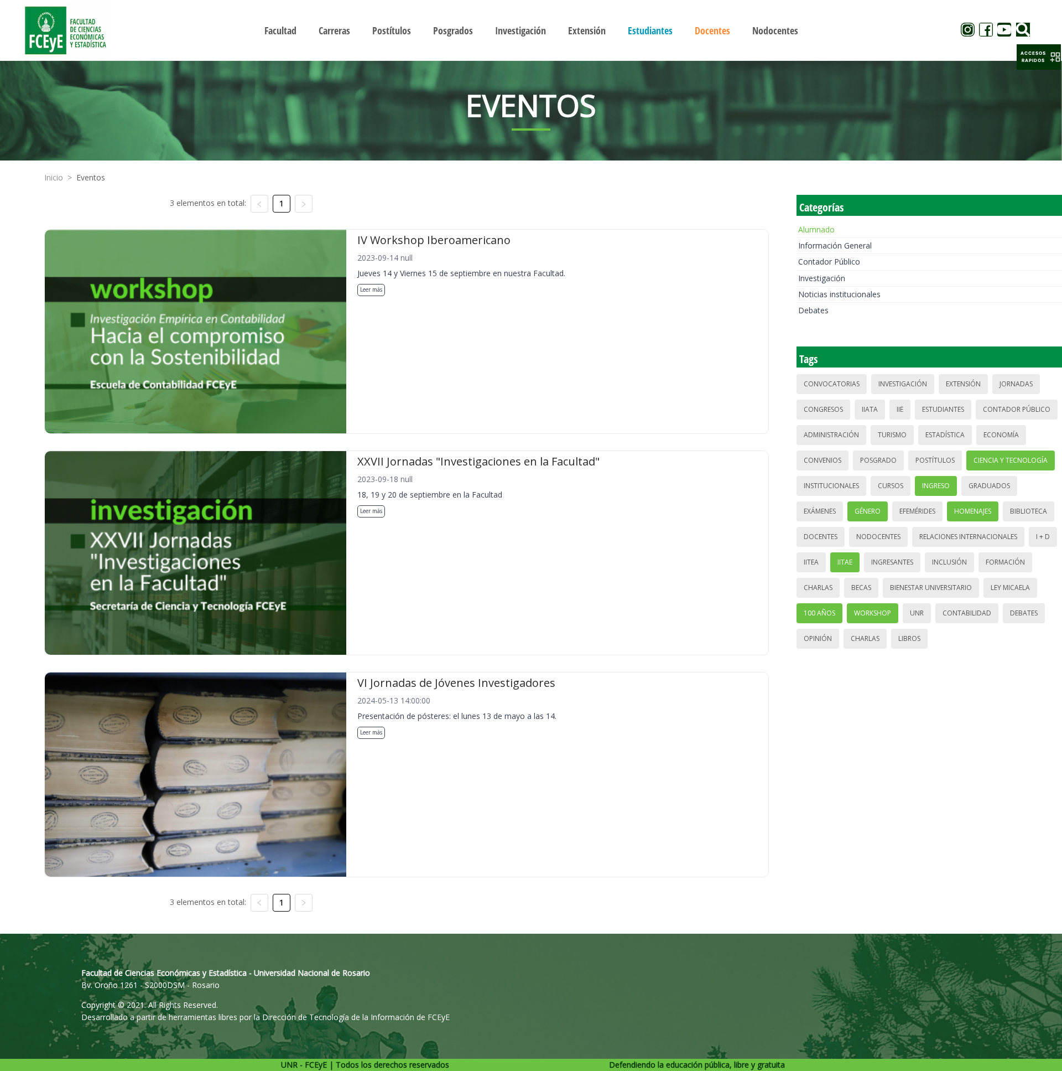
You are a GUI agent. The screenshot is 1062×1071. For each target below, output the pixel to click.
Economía (1001, 434)
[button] (1039, 57)
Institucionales (831, 485)
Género (868, 511)
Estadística (945, 434)
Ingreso (936, 485)
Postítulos (935, 460)
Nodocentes (878, 536)
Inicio (53, 177)
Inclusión (949, 562)
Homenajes (972, 511)
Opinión (818, 638)
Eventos (90, 177)
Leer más (371, 289)
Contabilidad (967, 613)
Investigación (821, 278)
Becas (861, 587)
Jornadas (1016, 384)
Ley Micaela (1010, 587)
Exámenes (820, 511)
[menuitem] (280, 30)
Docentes (820, 536)
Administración (831, 434)
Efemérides (917, 511)
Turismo (892, 434)
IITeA (811, 562)
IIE (900, 409)
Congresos (823, 409)
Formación (1005, 562)
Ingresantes (892, 562)
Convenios (822, 460)
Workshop (872, 613)
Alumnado (816, 229)
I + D (1043, 536)
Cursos (890, 485)
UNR (917, 613)
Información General (835, 245)
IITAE (844, 562)
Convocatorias (832, 384)
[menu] (531, 30)
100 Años (819, 613)
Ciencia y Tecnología (1011, 460)
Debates (813, 310)
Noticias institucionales (839, 294)
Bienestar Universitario (931, 587)
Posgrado (878, 460)
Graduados (989, 485)
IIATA (870, 409)
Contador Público (829, 261)
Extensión (963, 384)
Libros (909, 638)
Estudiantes (943, 409)
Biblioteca (1028, 511)
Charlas (818, 587)
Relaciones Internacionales (968, 536)
